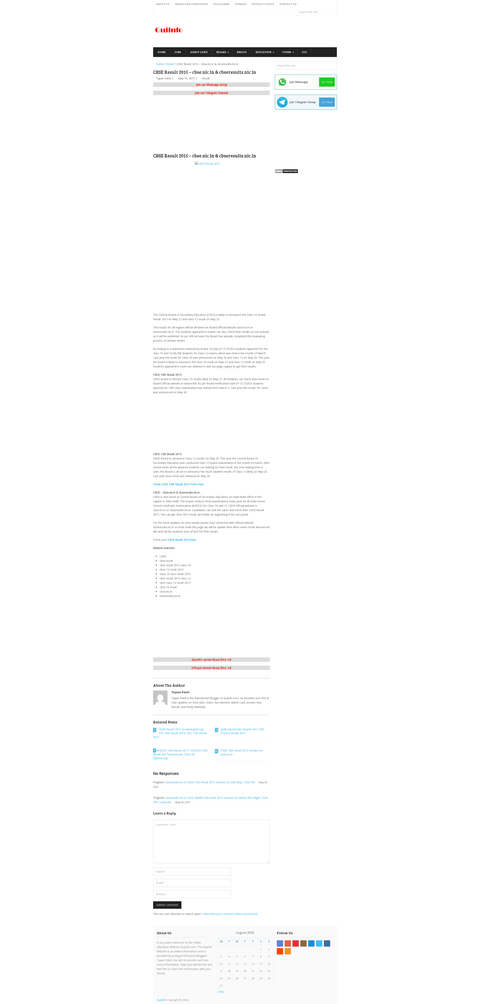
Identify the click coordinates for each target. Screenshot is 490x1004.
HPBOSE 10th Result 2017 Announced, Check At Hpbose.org (180, 754)
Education (263, 52)
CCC (304, 52)
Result (242, 52)
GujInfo (161, 1000)
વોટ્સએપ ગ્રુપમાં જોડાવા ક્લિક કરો (211, 659)
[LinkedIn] (311, 943)
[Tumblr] (327, 943)
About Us (163, 4)
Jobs (177, 52)
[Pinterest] (295, 943)
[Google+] (288, 943)
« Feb (220, 991)
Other (286, 52)
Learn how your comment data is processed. (230, 914)
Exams (221, 52)
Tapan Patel (163, 78)
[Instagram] (303, 943)
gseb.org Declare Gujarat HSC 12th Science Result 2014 (242, 731)
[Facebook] (280, 943)
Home (161, 52)
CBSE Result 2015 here (182, 539)
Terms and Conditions (191, 4)
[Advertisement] (267, 31)
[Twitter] (319, 943)
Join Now (327, 82)
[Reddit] (280, 951)
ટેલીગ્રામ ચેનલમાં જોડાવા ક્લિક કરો (211, 668)
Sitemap (241, 4)
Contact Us (287, 4)
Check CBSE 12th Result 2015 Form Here (178, 484)
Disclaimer (221, 4)
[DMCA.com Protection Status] (286, 172)
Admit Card (198, 52)
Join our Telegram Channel (211, 93)
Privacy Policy (263, 4)
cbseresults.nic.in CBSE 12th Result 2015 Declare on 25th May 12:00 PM (210, 782)
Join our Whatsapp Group (211, 84)
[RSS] (288, 951)
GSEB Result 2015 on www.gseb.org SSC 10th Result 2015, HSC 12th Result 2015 (180, 733)
